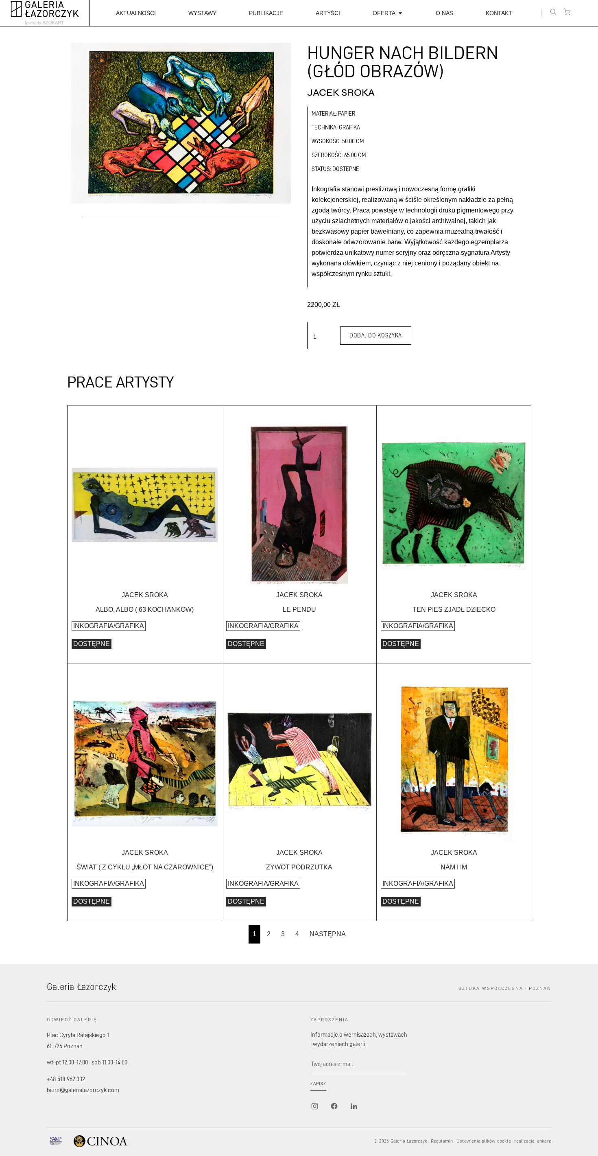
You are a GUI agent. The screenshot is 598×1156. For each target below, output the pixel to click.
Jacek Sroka (341, 93)
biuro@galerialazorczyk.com (83, 1090)
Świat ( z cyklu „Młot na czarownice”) (144, 867)
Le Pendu (299, 609)
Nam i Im (454, 867)
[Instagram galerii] (314, 1106)
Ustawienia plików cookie (483, 1141)
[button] (553, 11)
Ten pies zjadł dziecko (453, 609)
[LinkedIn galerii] (353, 1106)
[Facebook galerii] (334, 1106)
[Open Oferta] (400, 13)
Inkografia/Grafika (108, 625)
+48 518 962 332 (66, 1079)
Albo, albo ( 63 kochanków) (145, 609)
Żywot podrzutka (299, 867)
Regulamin (442, 1141)
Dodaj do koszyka (375, 335)
